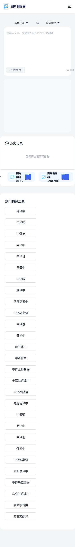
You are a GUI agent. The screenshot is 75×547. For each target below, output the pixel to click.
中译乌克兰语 (20, 482)
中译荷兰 (21, 358)
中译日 (20, 256)
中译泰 (20, 324)
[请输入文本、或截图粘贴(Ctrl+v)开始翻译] (35, 47)
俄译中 (20, 449)
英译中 (20, 245)
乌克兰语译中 (20, 494)
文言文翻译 (20, 516)
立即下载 (27, 177)
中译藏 (20, 279)
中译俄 (20, 437)
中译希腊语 (20, 392)
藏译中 (20, 290)
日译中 (20, 268)
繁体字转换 (20, 505)
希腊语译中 (20, 403)
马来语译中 (20, 302)
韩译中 (20, 211)
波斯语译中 (20, 471)
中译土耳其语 (20, 369)
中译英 (20, 234)
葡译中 (20, 426)
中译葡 (20, 415)
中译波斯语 (20, 460)
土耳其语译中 (20, 381)
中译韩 (20, 222)
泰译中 (20, 335)
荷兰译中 (21, 347)
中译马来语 (20, 313)
